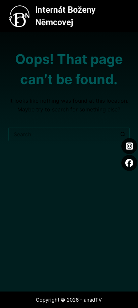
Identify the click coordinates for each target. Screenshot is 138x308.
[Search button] (123, 134)
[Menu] (127, 16)
